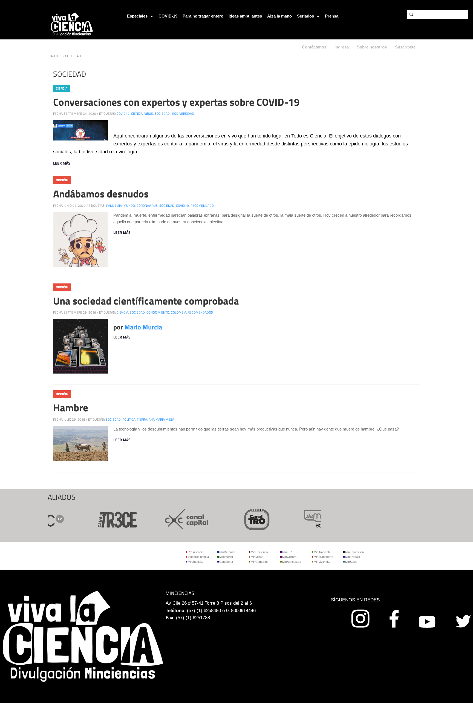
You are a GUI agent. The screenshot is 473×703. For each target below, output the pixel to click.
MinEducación (354, 552)
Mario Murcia (143, 327)
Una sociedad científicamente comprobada (146, 300)
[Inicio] (72, 24)
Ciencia (61, 88)
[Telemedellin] (317, 518)
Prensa (331, 16)
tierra (142, 419)
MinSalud (351, 561)
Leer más (61, 163)
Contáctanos (314, 47)
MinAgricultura (291, 561)
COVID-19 (167, 16)
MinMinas (257, 556)
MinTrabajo (352, 556)
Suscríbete (405, 47)
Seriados (305, 16)
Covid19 (123, 113)
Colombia (178, 312)
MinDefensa (227, 552)
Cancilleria (226, 561)
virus (148, 113)
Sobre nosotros (372, 47)
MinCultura (289, 556)
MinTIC (287, 552)
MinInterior (226, 556)
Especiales (137, 16)
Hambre (70, 407)
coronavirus (147, 205)
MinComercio (259, 561)
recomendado (202, 205)
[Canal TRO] (247, 518)
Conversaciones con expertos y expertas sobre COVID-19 (176, 102)
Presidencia (195, 552)
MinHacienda (259, 552)
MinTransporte (323, 556)
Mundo (129, 205)
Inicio (55, 56)
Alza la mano (279, 16)
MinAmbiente (322, 552)
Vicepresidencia (198, 556)
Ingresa (341, 47)
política (128, 419)
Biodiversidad (182, 113)
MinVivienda (322, 561)
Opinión (62, 180)
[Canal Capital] (177, 518)
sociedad (162, 113)
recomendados (200, 312)
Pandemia (114, 205)
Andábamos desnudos (101, 193)
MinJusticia (195, 561)
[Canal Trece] (107, 518)
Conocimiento (157, 312)
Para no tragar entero (203, 16)
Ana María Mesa (161, 419)
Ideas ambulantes (245, 16)
